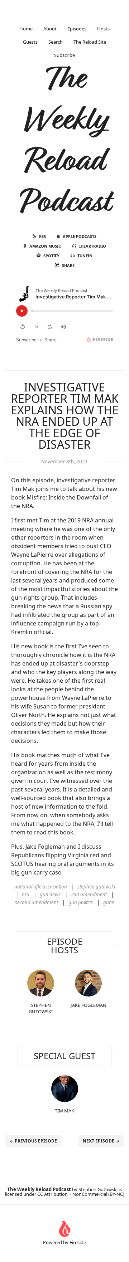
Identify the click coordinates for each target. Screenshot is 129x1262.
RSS (42, 236)
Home (26, 28)
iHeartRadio (92, 246)
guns (108, 902)
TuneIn (84, 255)
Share (68, 265)
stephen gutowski (96, 886)
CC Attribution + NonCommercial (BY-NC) (80, 1194)
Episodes (76, 28)
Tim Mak (64, 1110)
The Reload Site (89, 42)
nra (25, 894)
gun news (50, 894)
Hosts (103, 28)
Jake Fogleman (88, 1005)
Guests (30, 42)
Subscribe (64, 55)
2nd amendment (89, 894)
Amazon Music (45, 246)
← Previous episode (33, 1141)
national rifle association (40, 886)
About (50, 28)
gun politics (80, 902)
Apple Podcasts (79, 236)
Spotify (51, 255)
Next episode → (101, 1141)
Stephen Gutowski (41, 1008)
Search (55, 42)
